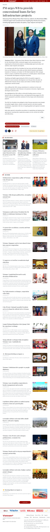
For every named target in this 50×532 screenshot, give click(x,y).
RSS (42, 515)
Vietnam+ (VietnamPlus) (12, 1)
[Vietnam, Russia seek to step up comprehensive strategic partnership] (40, 455)
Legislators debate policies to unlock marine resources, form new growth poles (16, 402)
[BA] (34, 510)
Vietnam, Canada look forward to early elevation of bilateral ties (14, 275)
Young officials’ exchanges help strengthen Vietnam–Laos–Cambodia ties (15, 341)
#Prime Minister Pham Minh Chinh (12, 126)
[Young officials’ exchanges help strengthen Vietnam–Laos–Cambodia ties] (40, 344)
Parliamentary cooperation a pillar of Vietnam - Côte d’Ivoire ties (17, 179)
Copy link (15, 131)
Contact (48, 517)
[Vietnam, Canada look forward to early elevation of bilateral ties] (40, 278)
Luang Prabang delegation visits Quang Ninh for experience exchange (16, 325)
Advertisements (42, 517)
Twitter (9, 131)
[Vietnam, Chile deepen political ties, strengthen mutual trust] (40, 199)
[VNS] (8, 510)
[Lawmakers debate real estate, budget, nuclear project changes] (40, 474)
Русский (43, 1)
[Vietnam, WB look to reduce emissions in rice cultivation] (40, 144)
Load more (25, 502)
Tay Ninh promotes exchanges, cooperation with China (16, 292)
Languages (26, 517)
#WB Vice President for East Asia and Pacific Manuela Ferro (17, 123)
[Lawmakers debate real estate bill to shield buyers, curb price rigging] (40, 422)
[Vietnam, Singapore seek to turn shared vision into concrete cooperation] (40, 247)
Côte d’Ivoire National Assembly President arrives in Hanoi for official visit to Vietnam (16, 308)
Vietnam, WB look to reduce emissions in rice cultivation (40, 153)
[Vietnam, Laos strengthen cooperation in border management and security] (40, 387)
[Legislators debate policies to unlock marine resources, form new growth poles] (40, 405)
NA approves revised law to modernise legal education (16, 261)
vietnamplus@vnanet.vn (31, 525)
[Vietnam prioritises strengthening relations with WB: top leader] (25, 144)
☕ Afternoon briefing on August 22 (13, 354)
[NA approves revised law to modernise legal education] (40, 264)
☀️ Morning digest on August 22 (12, 490)
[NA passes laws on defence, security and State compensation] (40, 231)
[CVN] (16, 510)
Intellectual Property (30, 515)
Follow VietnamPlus (33, 131)
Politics (5, 4)
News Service (35, 517)
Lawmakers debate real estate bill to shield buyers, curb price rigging (15, 420)
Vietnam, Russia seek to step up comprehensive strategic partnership (17, 452)
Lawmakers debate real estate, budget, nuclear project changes (17, 471)
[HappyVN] (42, 510)
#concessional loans (25, 126)
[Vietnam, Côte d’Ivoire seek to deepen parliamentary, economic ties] (40, 439)
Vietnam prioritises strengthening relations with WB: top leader (24, 153)
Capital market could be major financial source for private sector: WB (10, 153)
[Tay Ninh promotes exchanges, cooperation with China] (40, 295)
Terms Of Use (37, 515)
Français (32, 1)
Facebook (6, 131)
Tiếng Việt (25, 1)
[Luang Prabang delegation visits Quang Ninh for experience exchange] (40, 328)
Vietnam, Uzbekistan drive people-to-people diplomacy (16, 368)
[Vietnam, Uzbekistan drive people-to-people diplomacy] (40, 371)
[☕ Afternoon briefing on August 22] (40, 358)
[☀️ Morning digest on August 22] (40, 494)
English (29, 1)
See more (7, 175)
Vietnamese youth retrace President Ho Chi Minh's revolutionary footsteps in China (16, 213)
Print (12, 131)
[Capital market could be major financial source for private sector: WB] (10, 144)
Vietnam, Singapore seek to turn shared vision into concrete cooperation (16, 244)
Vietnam (34, 126)
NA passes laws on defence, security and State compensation (16, 228)
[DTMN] (24, 510)
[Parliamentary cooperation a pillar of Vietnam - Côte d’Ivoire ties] (40, 182)
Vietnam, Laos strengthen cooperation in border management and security (15, 384)
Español (36, 1)
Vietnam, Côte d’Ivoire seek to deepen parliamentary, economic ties (14, 437)
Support (46, 515)
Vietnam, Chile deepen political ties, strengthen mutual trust (17, 196)
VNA (31, 517)
